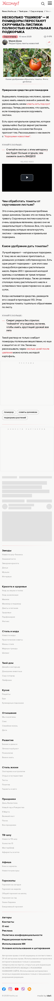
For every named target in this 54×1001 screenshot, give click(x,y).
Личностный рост (10, 749)
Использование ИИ (13, 944)
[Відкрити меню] (50, 3)
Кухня (5, 690)
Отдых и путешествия (12, 776)
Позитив (6, 785)
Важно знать (8, 758)
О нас (5, 926)
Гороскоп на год (9, 898)
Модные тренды (10, 649)
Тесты (5, 780)
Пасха (5, 821)
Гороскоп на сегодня (11, 885)
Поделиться (49, 42)
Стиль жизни (10, 767)
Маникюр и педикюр (11, 604)
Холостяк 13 (7, 844)
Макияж (5, 600)
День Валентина (9, 803)
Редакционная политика (17, 939)
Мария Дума (15, 41)
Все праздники (9, 825)
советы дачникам (28, 412)
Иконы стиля (8, 644)
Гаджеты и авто (9, 789)
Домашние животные (12, 672)
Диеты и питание (10, 608)
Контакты (8, 922)
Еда (4, 699)
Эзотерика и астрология (13, 772)
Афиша (6, 862)
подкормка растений (15, 418)
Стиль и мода (10, 631)
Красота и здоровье (14, 587)
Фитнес (5, 622)
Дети (4, 730)
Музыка (5, 572)
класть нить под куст (38, 104)
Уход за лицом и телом (12, 591)
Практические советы (12, 640)
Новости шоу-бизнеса (12, 555)
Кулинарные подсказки (13, 703)
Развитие (7, 740)
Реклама (7, 931)
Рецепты (6, 694)
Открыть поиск (43, 4)
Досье (5, 568)
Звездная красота (10, 564)
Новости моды (9, 636)
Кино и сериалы (9, 866)
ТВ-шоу (6, 835)
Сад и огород (10, 37)
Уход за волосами (10, 595)
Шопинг (5, 653)
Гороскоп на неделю (11, 889)
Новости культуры (10, 871)
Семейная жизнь (10, 726)
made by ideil (44, 996)
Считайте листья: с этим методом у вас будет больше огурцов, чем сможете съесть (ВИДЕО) (27, 153)
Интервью (7, 577)
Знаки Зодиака (9, 902)
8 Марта (6, 812)
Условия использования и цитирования (26, 948)
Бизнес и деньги (9, 744)
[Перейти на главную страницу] (10, 3)
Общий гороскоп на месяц (14, 894)
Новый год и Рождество (13, 808)
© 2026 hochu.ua (10, 996)
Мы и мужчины (9, 717)
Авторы (7, 917)
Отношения (9, 713)
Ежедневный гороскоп (12, 907)
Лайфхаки (7, 680)
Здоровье (6, 613)
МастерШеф (8, 848)
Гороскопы (8, 881)
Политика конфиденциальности (22, 935)
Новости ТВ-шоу (9, 839)
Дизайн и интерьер (11, 667)
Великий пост (8, 816)
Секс (4, 722)
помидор (9, 412)
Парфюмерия (8, 617)
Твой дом (7, 663)
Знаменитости (9, 559)
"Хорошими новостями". (17, 136)
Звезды (6, 551)
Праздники (9, 799)
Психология (7, 753)
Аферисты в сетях (10, 852)
